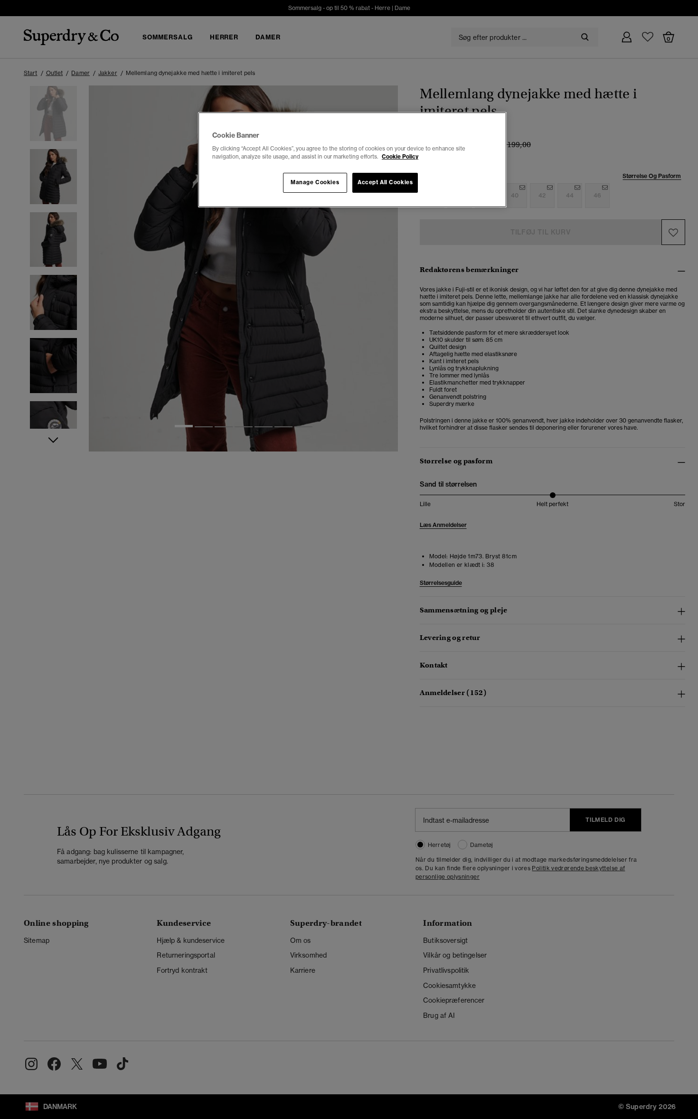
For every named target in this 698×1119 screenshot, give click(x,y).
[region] (352, 160)
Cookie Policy (400, 156)
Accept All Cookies (385, 182)
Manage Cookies (315, 182)
